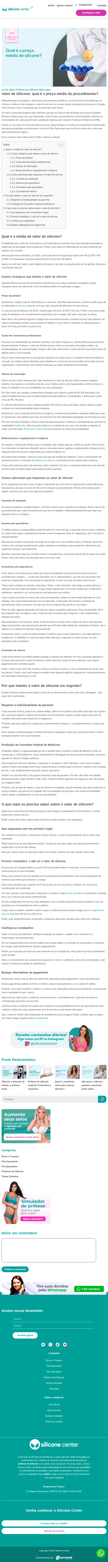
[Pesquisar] (102, 1099)
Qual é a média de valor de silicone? (23, 149)
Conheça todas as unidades (54, 1523)
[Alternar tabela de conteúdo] (59, 145)
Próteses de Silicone (27, 89)
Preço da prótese (24, 158)
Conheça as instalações (23, 221)
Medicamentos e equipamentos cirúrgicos (36, 170)
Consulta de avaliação (27, 179)
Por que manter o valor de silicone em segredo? (29, 195)
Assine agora (25, 1335)
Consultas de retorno (26, 191)
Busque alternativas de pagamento (28, 225)
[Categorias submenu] (93, 5)
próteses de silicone (45, 460)
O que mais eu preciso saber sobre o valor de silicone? (32, 208)
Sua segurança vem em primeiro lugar (30, 212)
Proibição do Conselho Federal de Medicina (33, 204)
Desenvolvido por (44, 1557)
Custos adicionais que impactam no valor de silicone (37, 174)
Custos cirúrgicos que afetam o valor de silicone (34, 153)
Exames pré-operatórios (28, 183)
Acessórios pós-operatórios (29, 187)
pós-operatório (75, 893)
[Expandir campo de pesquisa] (33, 9)
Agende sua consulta (54, 1531)
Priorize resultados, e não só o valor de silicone (34, 216)
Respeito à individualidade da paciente (30, 200)
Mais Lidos (45, 89)
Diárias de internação (26, 166)
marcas (21, 305)
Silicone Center (34, 429)
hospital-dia (20, 425)
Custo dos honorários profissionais (33, 162)
